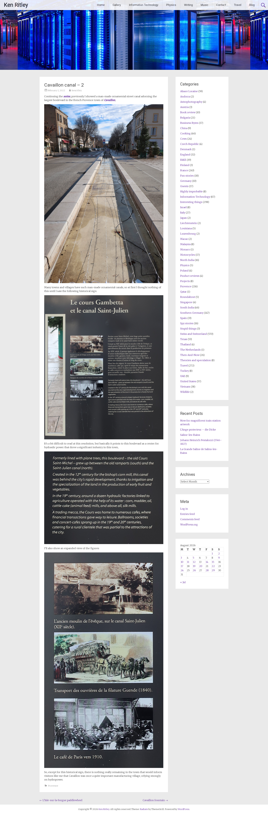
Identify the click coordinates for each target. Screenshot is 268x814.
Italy (182, 212)
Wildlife (185, 391)
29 (213, 570)
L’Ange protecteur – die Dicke (198, 429)
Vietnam (185, 386)
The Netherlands (190, 349)
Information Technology (143, 5)
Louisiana (186, 228)
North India (187, 260)
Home (101, 5)
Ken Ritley (16, 5)
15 (213, 561)
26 (194, 570)
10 (182, 561)
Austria (184, 107)
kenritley (77, 90)
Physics (171, 5)
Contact (221, 5)
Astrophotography (191, 101)
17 (182, 566)
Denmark (186, 149)
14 (207, 561)
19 (194, 566)
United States (188, 381)
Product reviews (189, 275)
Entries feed (187, 514)
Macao (184, 238)
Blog (252, 5)
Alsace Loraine (189, 91)
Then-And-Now (189, 355)
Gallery (117, 5)
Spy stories (186, 323)
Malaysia (185, 244)
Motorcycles (187, 254)
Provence (53, 785)
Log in (184, 508)
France (184, 170)
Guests (184, 186)
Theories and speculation (195, 360)
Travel (237, 5)
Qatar (183, 291)
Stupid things (188, 328)
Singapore (186, 302)
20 (200, 566)
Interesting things (191, 202)
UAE (182, 376)
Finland (184, 165)
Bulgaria (185, 117)
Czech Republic (189, 144)
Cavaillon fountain (155, 800)
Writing (188, 5)
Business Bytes (189, 122)
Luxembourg (188, 233)
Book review (187, 112)
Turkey (184, 370)
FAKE (183, 159)
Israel (183, 207)
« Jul (183, 582)
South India (187, 307)
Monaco (185, 249)
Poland (184, 270)
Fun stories (187, 175)
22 (213, 566)
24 (182, 570)
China (183, 128)
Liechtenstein (188, 223)
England (185, 154)
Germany (186, 180)
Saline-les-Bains (190, 434)
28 (207, 570)
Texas (183, 339)
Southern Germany (191, 312)
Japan (183, 217)
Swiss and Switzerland (193, 333)
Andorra (185, 96)
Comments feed (190, 519)
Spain (183, 318)
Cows (183, 138)
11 (188, 561)
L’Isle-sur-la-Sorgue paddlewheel (61, 800)
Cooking (185, 133)
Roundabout (187, 296)
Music (204, 5)
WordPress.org (189, 524)
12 (194, 561)
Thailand (185, 344)
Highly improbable (191, 191)
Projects (185, 281)
